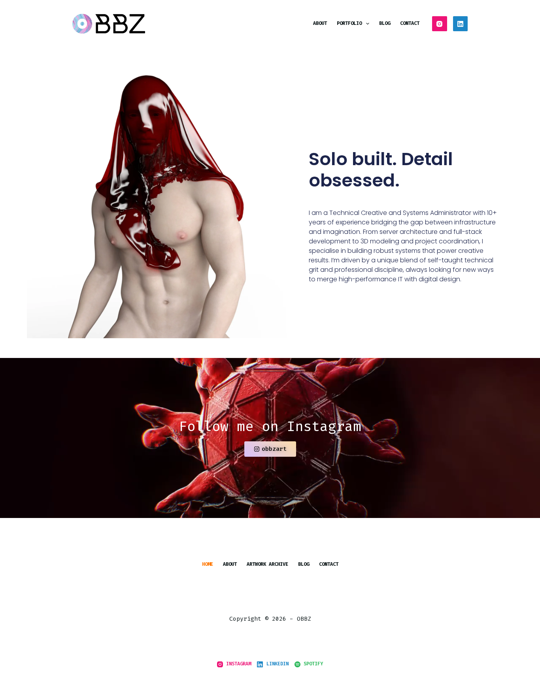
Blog (384, 23)
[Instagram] (439, 23)
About (320, 23)
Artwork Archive (267, 564)
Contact (409, 23)
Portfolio (349, 23)
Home (207, 564)
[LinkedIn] (460, 23)
